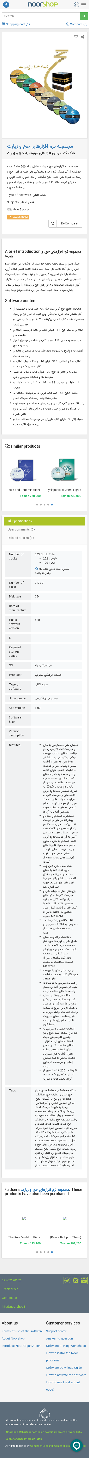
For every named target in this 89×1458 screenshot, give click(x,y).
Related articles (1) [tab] (21, 538)
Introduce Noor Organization (21, 1345)
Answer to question (59, 1338)
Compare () (78, 24)
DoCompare (69, 223)
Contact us (9, 1297)
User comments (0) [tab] (21, 529)
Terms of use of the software (22, 1331)
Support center (56, 1331)
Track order (10, 1289)
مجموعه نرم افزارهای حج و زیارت (45, 1190)
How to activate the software (66, 1375)
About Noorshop (13, 1338)
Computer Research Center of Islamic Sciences (58, 1446)
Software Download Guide (64, 1367)
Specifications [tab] (22, 521)
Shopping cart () (17, 24)
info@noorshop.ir (14, 1306)
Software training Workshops (66, 1345)
